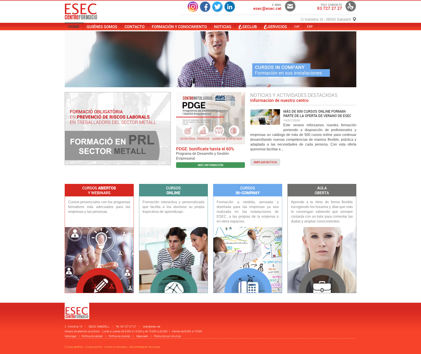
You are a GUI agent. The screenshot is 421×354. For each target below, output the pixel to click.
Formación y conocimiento (179, 26)
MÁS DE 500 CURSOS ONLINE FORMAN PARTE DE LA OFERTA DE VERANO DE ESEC (317, 113)
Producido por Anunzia (167, 336)
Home (73, 26)
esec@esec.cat (151, 326)
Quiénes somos (102, 26)
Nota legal (70, 336)
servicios (277, 26)
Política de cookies (119, 336)
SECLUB (250, 26)
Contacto (134, 26)
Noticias (222, 26)
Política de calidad (92, 336)
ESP (310, 26)
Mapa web (142, 336)
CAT (297, 26)
